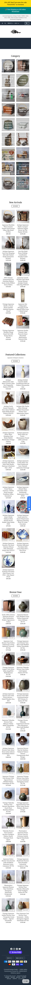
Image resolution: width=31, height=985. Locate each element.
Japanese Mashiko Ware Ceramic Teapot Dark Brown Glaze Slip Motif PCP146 (8, 228)
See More (15, 206)
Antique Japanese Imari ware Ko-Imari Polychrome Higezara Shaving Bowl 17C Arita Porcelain (23, 519)
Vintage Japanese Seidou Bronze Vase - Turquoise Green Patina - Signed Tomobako (8, 917)
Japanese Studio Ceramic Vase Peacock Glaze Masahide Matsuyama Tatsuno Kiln (22, 335)
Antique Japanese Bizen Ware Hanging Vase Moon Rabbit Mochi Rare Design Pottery (8, 437)
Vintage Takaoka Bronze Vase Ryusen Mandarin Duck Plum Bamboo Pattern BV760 (8, 807)
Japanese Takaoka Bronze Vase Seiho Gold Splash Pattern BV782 (23, 670)
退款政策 (7, 977)
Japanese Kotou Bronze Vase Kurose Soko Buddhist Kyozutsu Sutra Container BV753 (8, 862)
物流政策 (24, 977)
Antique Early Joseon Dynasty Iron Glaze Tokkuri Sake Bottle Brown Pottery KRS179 (8, 409)
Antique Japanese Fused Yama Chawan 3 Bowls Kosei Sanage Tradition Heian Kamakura (8, 491)
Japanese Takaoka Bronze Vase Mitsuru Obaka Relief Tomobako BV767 (8, 723)
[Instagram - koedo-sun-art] (14, 949)
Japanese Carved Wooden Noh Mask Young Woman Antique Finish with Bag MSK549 (23, 281)
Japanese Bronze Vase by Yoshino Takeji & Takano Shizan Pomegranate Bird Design (23, 752)
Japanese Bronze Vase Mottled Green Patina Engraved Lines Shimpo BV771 (22, 618)
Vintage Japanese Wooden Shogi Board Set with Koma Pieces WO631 (8, 334)
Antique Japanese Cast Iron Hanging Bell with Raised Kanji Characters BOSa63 (8, 254)
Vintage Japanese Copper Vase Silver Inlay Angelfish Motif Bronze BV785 (8, 671)
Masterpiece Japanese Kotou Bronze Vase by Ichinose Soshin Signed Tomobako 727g (23, 835)
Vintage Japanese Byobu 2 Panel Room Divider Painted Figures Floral (8, 307)
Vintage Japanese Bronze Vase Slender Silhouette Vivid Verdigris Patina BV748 (23, 889)
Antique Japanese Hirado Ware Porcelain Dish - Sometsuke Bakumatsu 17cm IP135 (23, 491)
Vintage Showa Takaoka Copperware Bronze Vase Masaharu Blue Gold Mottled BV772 (22, 724)
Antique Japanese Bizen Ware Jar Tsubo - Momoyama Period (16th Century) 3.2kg (22, 437)
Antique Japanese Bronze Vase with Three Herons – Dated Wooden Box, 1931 (8, 697)
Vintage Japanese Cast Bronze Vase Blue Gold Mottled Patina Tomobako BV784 (23, 644)
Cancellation (21, 978)
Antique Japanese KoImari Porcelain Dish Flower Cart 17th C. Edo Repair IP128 (8, 573)
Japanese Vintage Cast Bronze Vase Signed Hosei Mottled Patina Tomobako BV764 (8, 780)
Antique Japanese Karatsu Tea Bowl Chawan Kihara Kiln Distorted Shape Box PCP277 (8, 547)
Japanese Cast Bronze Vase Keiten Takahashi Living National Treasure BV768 (8, 644)
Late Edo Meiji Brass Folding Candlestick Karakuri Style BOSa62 (23, 254)
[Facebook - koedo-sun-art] (11, 949)
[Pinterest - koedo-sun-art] (17, 949)
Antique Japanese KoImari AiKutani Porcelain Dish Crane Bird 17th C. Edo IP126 (23, 547)
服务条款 (18, 977)
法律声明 (14, 978)
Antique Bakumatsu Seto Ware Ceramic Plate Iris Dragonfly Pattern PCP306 (8, 383)
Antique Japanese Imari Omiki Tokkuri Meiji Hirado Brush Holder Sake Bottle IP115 (8, 519)
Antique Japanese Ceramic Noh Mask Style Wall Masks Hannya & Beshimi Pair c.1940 (8, 464)
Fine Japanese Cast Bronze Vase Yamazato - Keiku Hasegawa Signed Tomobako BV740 (23, 917)
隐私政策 (13, 977)
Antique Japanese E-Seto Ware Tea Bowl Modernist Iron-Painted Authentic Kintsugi (22, 464)
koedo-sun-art (12, 976)
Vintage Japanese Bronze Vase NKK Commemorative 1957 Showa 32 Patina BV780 (23, 697)
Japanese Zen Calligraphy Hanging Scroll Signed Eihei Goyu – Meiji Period (23, 307)
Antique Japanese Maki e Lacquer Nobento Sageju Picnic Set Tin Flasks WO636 (23, 228)
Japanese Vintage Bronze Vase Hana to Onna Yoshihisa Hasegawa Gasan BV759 (23, 780)
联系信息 (9, 978)
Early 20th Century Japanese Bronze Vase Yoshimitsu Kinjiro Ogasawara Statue (8, 618)
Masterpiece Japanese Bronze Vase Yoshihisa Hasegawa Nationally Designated (8, 890)
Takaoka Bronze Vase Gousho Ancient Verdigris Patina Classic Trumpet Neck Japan (8, 835)
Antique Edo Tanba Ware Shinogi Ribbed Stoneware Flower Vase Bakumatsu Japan (22, 409)
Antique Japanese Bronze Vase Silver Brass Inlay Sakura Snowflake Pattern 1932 (8, 751)
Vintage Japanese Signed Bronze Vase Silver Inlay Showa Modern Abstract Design (22, 806)
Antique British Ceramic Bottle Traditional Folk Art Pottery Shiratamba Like (22, 383)
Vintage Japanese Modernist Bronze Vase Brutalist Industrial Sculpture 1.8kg (23, 862)
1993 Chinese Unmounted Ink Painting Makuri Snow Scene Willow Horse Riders (8, 281)
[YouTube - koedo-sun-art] (20, 949)
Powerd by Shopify (21, 976)
